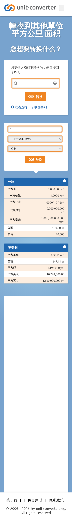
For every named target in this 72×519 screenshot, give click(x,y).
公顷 (10, 227)
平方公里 (15, 195)
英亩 (10, 261)
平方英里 (13, 255)
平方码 (12, 267)
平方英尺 (13, 274)
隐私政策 (56, 500)
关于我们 (13, 500)
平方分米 (15, 202)
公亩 (10, 234)
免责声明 (35, 500)
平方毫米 (15, 219)
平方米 (12, 189)
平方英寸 (13, 280)
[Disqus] (36, 354)
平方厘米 (15, 210)
